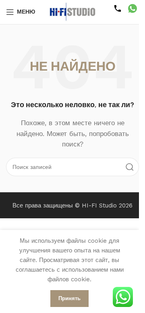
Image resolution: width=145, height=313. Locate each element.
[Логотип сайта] (72, 11)
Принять (69, 298)
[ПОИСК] (129, 167)
